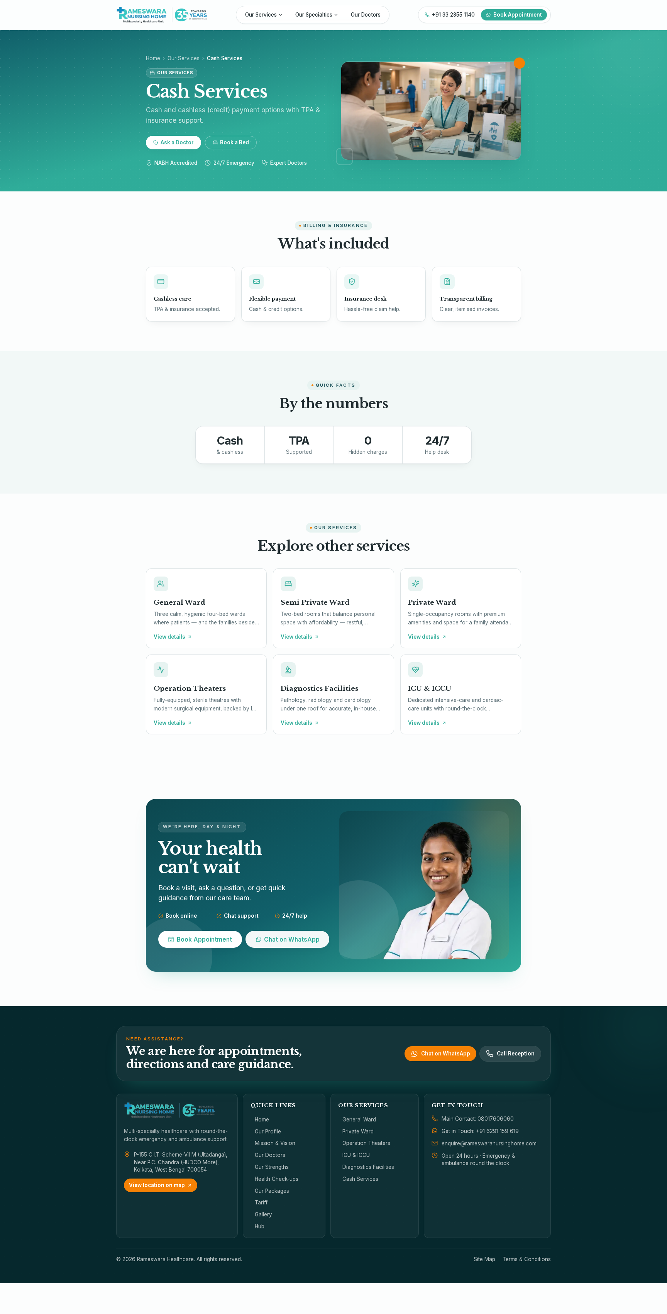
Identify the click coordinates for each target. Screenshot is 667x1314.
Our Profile (268, 1131)
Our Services (261, 15)
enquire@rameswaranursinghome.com (489, 1143)
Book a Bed (234, 142)
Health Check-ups (276, 1179)
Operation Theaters (366, 1143)
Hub (259, 1226)
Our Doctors (366, 15)
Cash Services (360, 1179)
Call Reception (516, 1053)
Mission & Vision (275, 1143)
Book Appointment (517, 15)
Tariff (261, 1202)
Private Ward (358, 1131)
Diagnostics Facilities (368, 1167)
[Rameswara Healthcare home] (162, 15)
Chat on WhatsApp (292, 939)
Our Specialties (313, 15)
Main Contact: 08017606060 (478, 1119)
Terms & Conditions (527, 1259)
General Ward (359, 1119)
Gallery (263, 1214)
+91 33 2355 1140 (453, 15)
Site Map (484, 1259)
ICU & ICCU (356, 1155)
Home (153, 58)
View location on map (157, 1185)
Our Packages (272, 1191)
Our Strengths (272, 1167)
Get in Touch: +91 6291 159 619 (480, 1131)
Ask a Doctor (177, 142)
